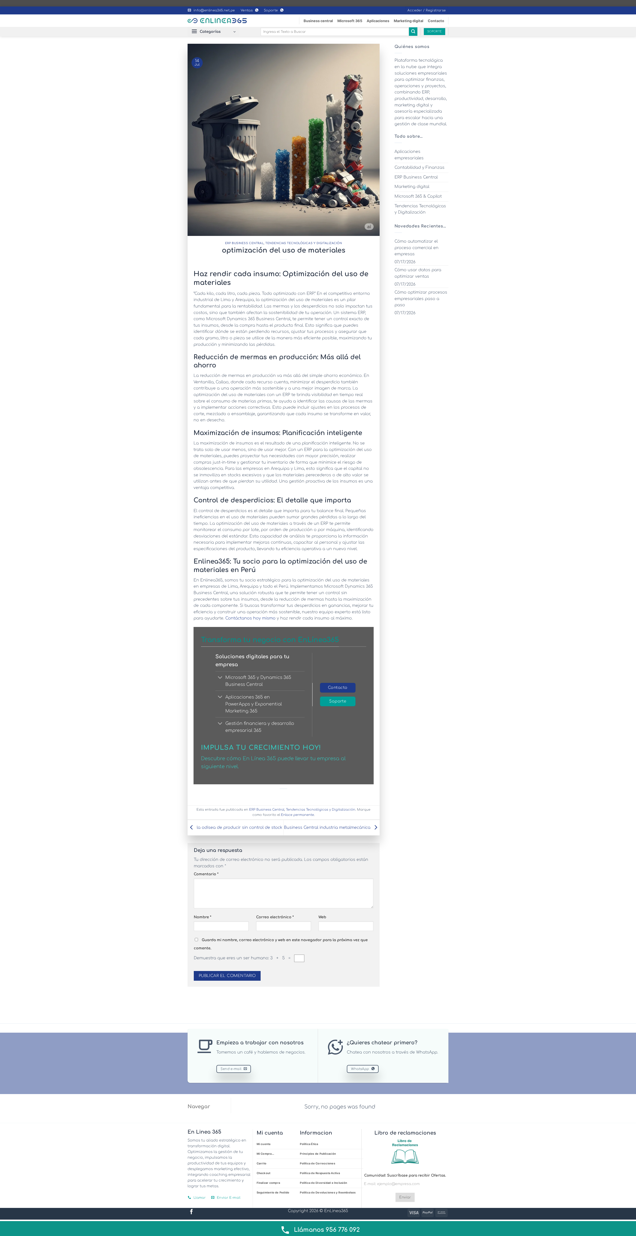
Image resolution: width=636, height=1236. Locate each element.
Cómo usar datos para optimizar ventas (418, 273)
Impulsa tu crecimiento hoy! (261, 747)
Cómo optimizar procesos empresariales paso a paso (421, 298)
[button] (426, 10)
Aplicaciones (378, 21)
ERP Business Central (244, 243)
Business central (318, 21)
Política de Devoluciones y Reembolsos (328, 1192)
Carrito (262, 1163)
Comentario (206, 874)
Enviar (405, 1197)
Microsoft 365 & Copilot (418, 196)
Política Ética (309, 1144)
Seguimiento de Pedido (273, 1192)
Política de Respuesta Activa (320, 1173)
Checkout (264, 1173)
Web (322, 917)
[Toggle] (220, 678)
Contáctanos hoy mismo (250, 618)
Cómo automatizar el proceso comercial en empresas (416, 247)
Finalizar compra (268, 1183)
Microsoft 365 (349, 21)
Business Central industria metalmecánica (328, 827)
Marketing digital (408, 21)
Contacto (436, 21)
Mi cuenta (264, 1144)
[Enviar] (413, 31)
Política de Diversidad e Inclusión (323, 1183)
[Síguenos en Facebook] (191, 1212)
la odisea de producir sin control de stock (239, 827)
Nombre (202, 917)
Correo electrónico (275, 917)
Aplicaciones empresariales (409, 154)
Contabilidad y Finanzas (419, 167)
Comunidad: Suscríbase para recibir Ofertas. (405, 1175)
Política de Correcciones (317, 1163)
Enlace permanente (297, 815)
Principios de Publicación (318, 1153)
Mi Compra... (265, 1153)
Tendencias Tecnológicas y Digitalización (303, 243)
